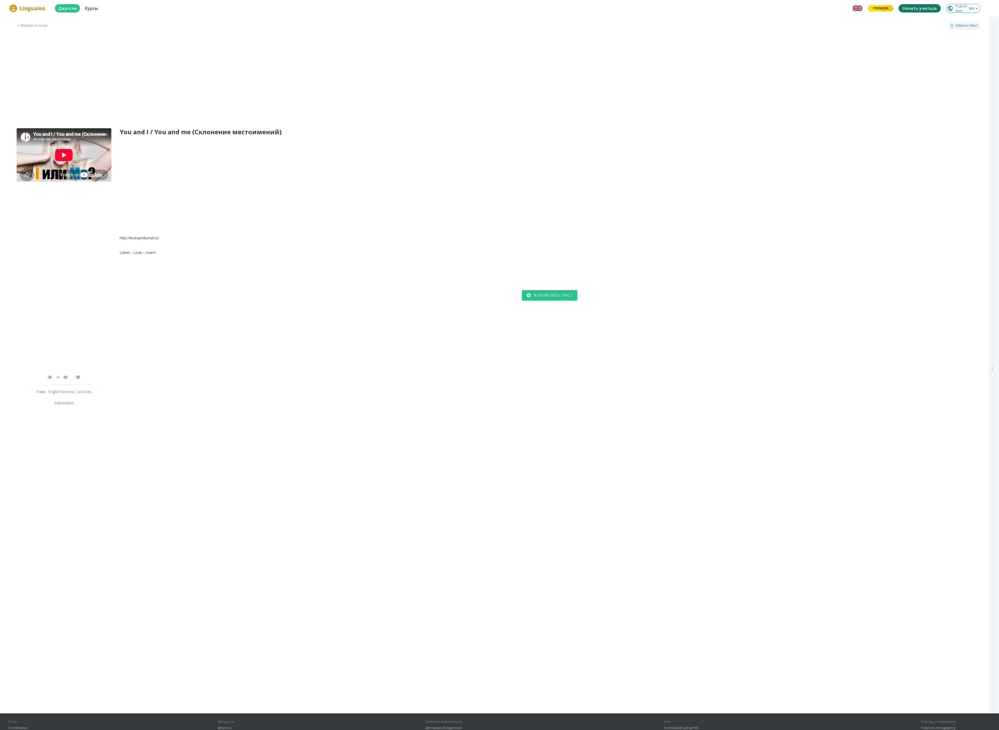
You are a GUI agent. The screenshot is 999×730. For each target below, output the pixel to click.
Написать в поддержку (938, 728)
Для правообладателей (443, 728)
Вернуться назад (34, 25)
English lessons (61, 391)
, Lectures (83, 391)
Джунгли (224, 728)
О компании (18, 728)
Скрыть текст (967, 25)
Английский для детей (681, 728)
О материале (64, 403)
